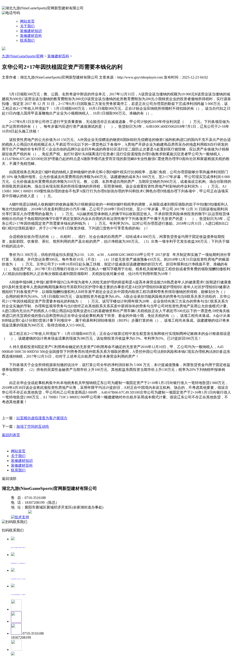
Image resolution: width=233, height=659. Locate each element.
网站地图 (20, 512)
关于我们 (27, 26)
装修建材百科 (31, 36)
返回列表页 (11, 435)
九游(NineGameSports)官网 (22, 56)
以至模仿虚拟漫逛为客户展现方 (41, 418)
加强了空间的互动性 (32, 426)
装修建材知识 (31, 31)
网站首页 (27, 21)
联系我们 (27, 40)
